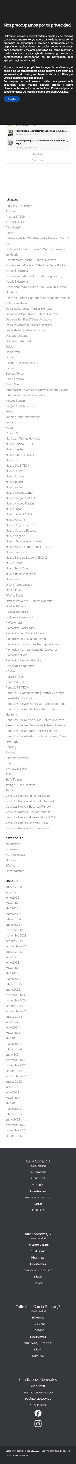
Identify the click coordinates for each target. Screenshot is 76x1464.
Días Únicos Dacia (17, 335)
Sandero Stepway (17, 758)
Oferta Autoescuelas (19, 584)
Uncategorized (15, 871)
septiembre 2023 (17, 1076)
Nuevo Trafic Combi (18, 568)
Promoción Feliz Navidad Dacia (25, 633)
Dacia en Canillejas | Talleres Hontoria (29, 308)
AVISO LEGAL (38, 1386)
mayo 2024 (13, 1033)
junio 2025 (12, 962)
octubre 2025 (14, 941)
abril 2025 (12, 973)
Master (10, 427)
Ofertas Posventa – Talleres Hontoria (29, 601)
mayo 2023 (13, 1098)
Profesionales (14, 622)
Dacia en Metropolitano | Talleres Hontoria (32, 314)
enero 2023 (13, 1119)
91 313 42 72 (38, 1178)
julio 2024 (12, 1022)
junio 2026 (12, 897)
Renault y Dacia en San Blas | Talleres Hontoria (35, 720)
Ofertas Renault (16, 606)
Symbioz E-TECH (16, 768)
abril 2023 (12, 1103)
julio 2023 (12, 1087)
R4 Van (10, 671)
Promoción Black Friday (20, 628)
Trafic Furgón (14, 779)
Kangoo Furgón (15, 400)
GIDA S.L (35, 1451)
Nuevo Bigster (15, 449)
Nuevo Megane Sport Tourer (23, 541)
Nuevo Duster (14, 471)
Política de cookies (17, 612)
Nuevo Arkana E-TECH (20, 444)
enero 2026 (13, 924)
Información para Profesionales (25, 395)
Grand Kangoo (15, 379)
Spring (10, 763)
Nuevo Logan (14, 509)
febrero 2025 (14, 984)
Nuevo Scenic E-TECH (20, 563)
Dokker (10, 346)
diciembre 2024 (16, 995)
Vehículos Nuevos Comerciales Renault (30, 801)
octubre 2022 (14, 1136)
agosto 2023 (14, 1081)
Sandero (11, 752)
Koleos (10, 411)
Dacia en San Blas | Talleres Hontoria (29, 319)
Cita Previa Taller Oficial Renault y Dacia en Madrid (37, 238)
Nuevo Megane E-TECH (20, 525)
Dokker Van (13, 352)
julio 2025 (12, 957)
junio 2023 (12, 1092)
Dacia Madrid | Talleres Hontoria (26, 330)
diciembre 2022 (16, 1125)
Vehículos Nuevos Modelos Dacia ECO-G (31, 817)
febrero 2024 (14, 1049)
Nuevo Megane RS (17, 536)
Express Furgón (15, 373)
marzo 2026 (13, 914)
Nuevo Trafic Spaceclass (21, 574)
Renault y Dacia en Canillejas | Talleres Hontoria (35, 704)
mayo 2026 (13, 903)
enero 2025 (13, 989)
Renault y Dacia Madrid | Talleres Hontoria (32, 731)
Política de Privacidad (19, 617)
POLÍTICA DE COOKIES (38, 1398)
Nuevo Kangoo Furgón (20, 503)
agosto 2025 (14, 952)
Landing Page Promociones (23, 417)
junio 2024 (12, 1027)
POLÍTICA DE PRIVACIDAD (38, 1392)
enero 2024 (13, 1054)
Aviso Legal (13, 227)
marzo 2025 (13, 979)
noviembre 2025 (16, 935)
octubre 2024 (14, 1006)
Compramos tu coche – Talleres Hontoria (31, 260)
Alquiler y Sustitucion (19, 206)
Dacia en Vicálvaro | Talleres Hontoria (29, 325)
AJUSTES (62, 91)
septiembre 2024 (17, 1011)
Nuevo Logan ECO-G (19, 514)
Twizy (9, 790)
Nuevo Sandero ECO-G (20, 552)
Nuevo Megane (15, 520)
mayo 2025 (13, 968)
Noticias (11, 860)
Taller (9, 774)
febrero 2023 (14, 1114)
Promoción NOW (16, 655)
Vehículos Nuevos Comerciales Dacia (28, 796)
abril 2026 (12, 908)
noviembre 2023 (16, 1065)
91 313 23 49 (38, 1251)
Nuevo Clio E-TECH (18, 465)
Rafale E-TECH (15, 676)
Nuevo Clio (12, 460)
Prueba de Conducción (20, 666)
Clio (8, 243)
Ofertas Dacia (14, 595)
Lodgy (10, 422)
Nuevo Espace (15, 476)
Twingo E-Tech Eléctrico (20, 785)
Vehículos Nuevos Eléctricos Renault (28, 806)
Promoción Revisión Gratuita (24, 660)
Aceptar (12, 99)
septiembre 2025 (17, 946)
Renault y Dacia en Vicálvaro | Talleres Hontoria (35, 725)
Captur (10, 233)
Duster (10, 357)
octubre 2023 (14, 1071)
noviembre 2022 (16, 1130)
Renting (11, 747)
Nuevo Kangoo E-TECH (20, 498)
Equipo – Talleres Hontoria (22, 363)
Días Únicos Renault (18, 341)
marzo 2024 (13, 1044)
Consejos (11, 849)
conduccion (13, 844)
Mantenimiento (16, 854)
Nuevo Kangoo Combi (19, 492)
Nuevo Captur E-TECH (20, 455)
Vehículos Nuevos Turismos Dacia (27, 823)
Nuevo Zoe (12, 579)
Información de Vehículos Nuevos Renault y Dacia (37, 390)
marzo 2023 (13, 1108)
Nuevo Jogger (14, 482)
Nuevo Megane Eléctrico (21, 530)
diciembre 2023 (16, 1060)
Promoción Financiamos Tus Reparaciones (32, 644)
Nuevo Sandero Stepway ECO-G (26, 557)
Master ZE (12, 433)
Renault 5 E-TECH (17, 687)
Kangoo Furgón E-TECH (20, 406)
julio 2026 (12, 892)
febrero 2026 (14, 919)
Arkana (10, 211)
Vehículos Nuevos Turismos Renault (28, 828)
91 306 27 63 (38, 1324)
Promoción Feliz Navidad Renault (27, 639)
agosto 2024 (14, 1016)
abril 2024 (12, 1038)
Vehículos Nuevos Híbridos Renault (28, 812)
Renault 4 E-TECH (17, 682)
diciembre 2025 (16, 930)
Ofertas (10, 865)
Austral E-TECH (15, 222)
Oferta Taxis (13, 590)
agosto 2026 (14, 887)
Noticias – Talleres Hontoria (23, 438)
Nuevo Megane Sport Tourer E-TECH (29, 547)
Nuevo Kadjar (14, 487)
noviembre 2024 (16, 1000)
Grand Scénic (14, 384)
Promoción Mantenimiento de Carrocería (31, 649)
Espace (10, 368)
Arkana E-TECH (15, 216)
